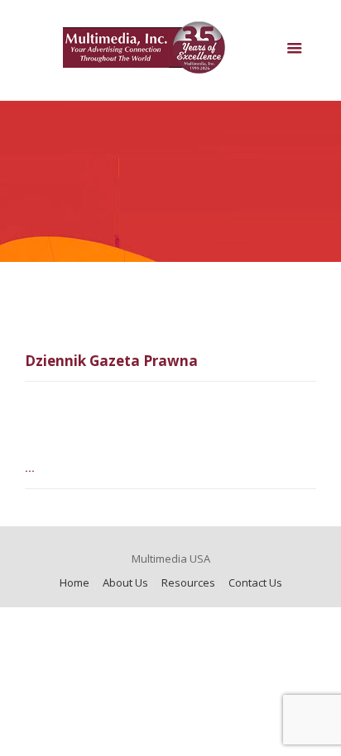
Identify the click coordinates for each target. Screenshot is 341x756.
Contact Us (255, 582)
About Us (125, 582)
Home (74, 582)
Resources (188, 582)
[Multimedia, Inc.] (171, 54)
